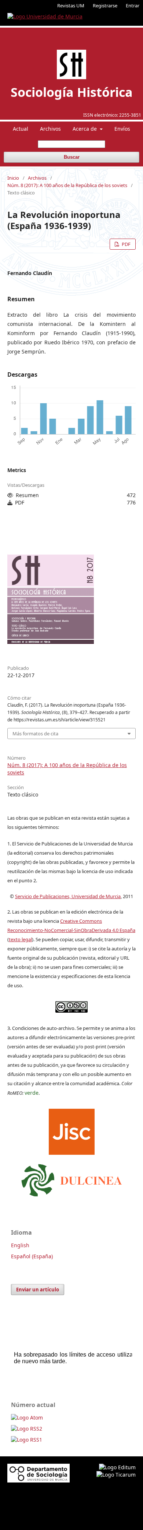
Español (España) (32, 1256)
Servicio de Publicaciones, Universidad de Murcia (68, 896)
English (20, 1245)
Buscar (72, 157)
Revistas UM (70, 5)
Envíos (122, 128)
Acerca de (85, 128)
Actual (20, 128)
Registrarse (105, 5)
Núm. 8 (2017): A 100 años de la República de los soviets (67, 185)
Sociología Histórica (72, 92)
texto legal (20, 939)
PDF (126, 244)
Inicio (13, 178)
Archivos (50, 128)
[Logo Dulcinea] (72, 1178)
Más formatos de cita (35, 733)
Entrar (132, 5)
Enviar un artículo (37, 1289)
